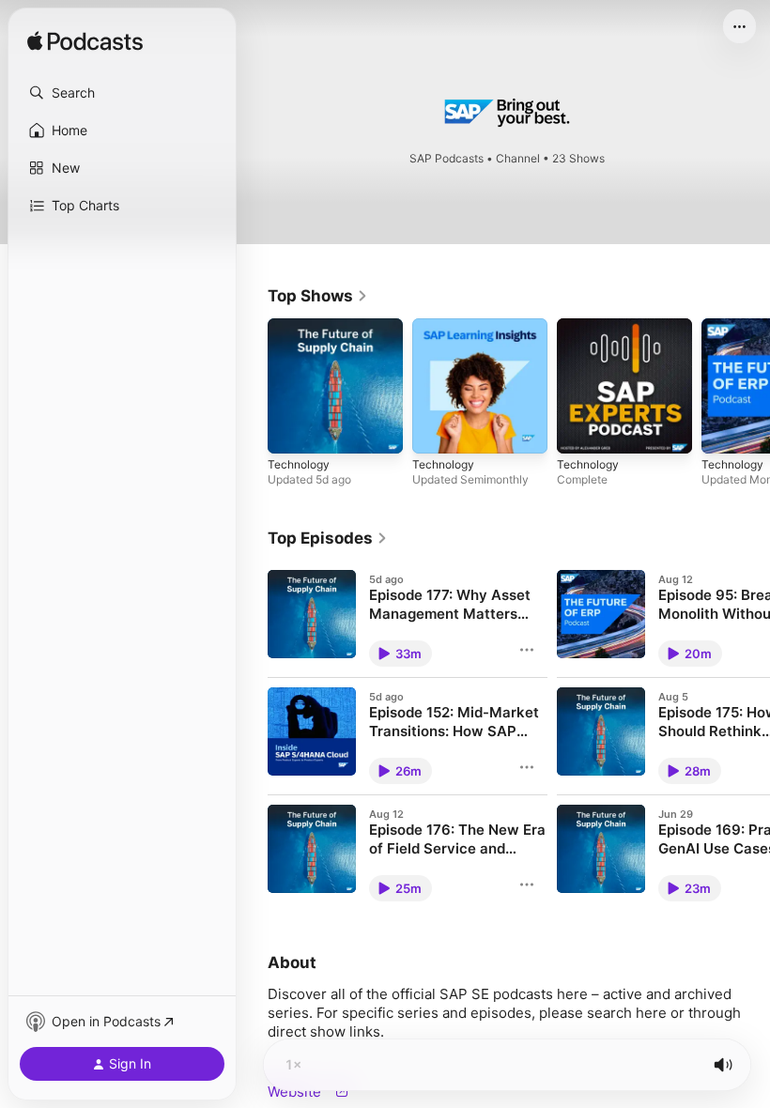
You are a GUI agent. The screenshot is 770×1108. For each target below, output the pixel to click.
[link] (318, 295)
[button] (122, 93)
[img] (85, 42)
